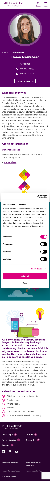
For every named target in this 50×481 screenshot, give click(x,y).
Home (4, 52)
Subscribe (30, 439)
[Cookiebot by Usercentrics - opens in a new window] (36, 196)
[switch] (43, 244)
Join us (29, 434)
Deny (25, 283)
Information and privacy (10, 462)
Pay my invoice (9, 439)
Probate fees (10, 162)
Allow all (25, 276)
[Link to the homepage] (15, 4)
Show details (36, 269)
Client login (7, 434)
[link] (3, 451)
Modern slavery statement (11, 471)
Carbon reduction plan (34, 471)
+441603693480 (27, 68)
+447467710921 (27, 73)
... (9, 52)
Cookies (5, 445)
